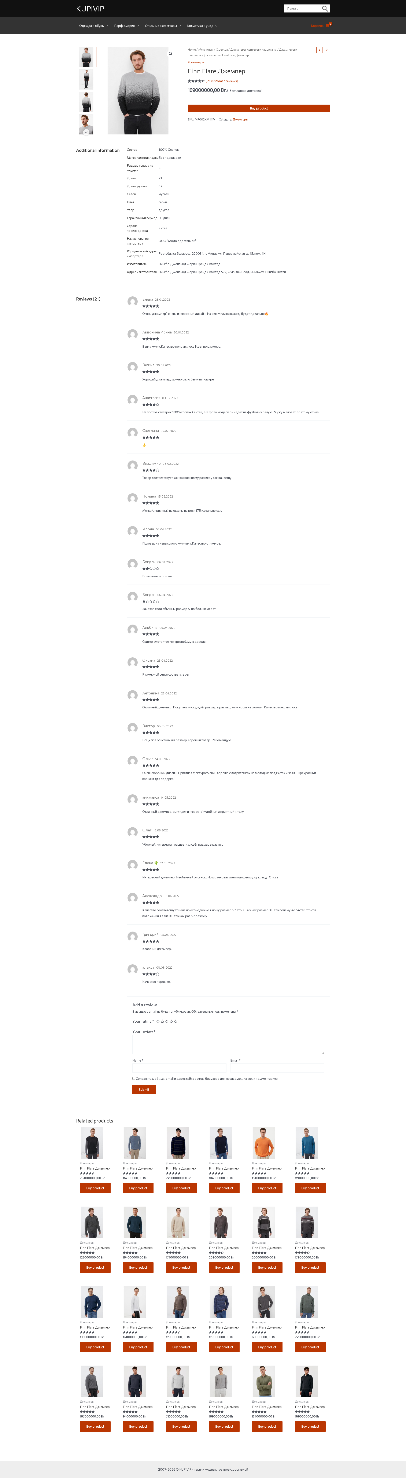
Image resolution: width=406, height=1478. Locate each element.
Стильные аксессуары (161, 26)
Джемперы (212, 55)
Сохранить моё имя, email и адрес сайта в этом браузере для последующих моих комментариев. (207, 1078)
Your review (143, 1031)
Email (235, 1060)
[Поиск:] (303, 8)
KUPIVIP (90, 8)
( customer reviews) (222, 81)
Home (192, 49)
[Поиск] (325, 8)
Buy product (259, 108)
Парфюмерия (124, 26)
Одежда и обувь (91, 26)
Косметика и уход (200, 26)
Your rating (143, 1021)
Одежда (222, 49)
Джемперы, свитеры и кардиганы (253, 49)
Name (137, 1060)
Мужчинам (205, 49)
